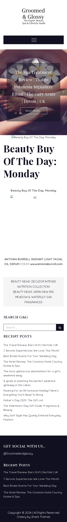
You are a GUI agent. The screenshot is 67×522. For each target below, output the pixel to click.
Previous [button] (3, 92)
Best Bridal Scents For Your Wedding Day (30, 356)
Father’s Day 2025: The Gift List (23, 400)
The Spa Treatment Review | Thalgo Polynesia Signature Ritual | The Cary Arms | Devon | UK (33, 86)
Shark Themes (40, 517)
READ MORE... (33, 110)
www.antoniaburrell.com (46, 264)
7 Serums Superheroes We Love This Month (31, 350)
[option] (33, 92)
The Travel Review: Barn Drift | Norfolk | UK (30, 345)
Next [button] (63, 92)
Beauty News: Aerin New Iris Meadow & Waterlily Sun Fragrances (33, 297)
